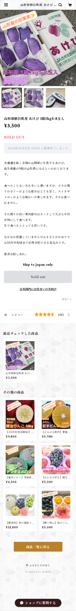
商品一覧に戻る (38, 547)
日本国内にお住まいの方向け (38, 289)
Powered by (33, 571)
